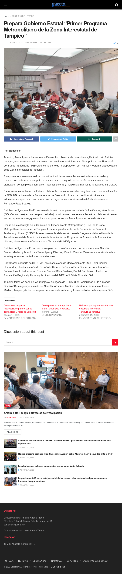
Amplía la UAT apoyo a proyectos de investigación (33, 413)
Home (6, 16)
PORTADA (9, 560)
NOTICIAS (23, 560)
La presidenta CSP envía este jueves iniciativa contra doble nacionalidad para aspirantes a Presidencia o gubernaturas (62, 479)
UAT (8, 405)
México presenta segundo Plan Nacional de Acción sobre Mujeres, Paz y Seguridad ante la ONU (65, 453)
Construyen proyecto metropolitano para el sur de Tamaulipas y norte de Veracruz (20, 308)
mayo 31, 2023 (16, 42)
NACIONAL (56, 560)
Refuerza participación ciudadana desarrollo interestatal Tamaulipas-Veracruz (96, 308)
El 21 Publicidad (58, 566)
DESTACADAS (40, 560)
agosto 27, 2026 (26, 417)
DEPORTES (72, 560)
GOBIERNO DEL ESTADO (23, 16)
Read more (12, 432)
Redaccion (11, 417)
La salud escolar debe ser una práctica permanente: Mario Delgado (51, 465)
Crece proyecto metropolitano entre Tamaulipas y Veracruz (56, 307)
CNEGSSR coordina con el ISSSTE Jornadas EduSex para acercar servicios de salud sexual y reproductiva (64, 442)
